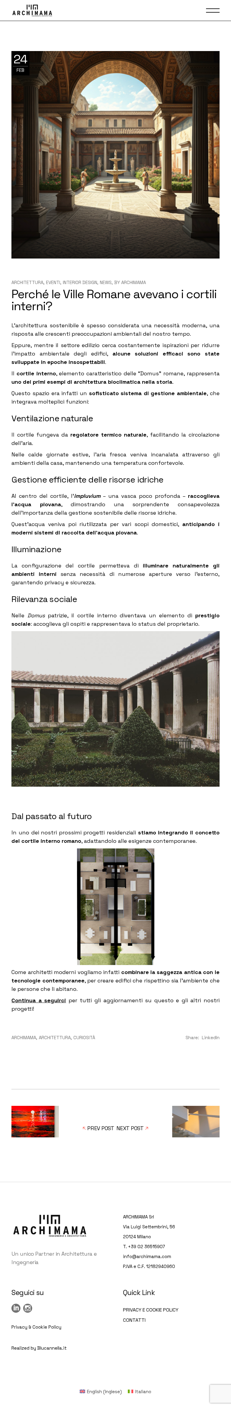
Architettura (27, 282)
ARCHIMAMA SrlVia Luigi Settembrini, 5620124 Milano (149, 1226)
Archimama (133, 282)
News (106, 282)
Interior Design (80, 282)
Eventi (53, 282)
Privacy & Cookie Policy (36, 1327)
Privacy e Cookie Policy (150, 1310)
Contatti (134, 1320)
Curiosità (84, 1037)
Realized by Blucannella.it (39, 1348)
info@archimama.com (147, 1256)
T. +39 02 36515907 (144, 1246)
